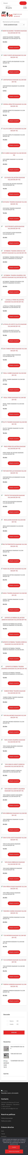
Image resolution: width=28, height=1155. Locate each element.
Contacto (3, 1136)
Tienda (3, 1134)
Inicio (2, 1131)
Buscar (14, 1032)
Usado (14, 1024)
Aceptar (14, 1147)
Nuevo (14, 1021)
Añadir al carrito (14, 47)
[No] (26, 1146)
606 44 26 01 (17, 16)
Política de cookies (6, 1121)
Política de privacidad (7, 1118)
